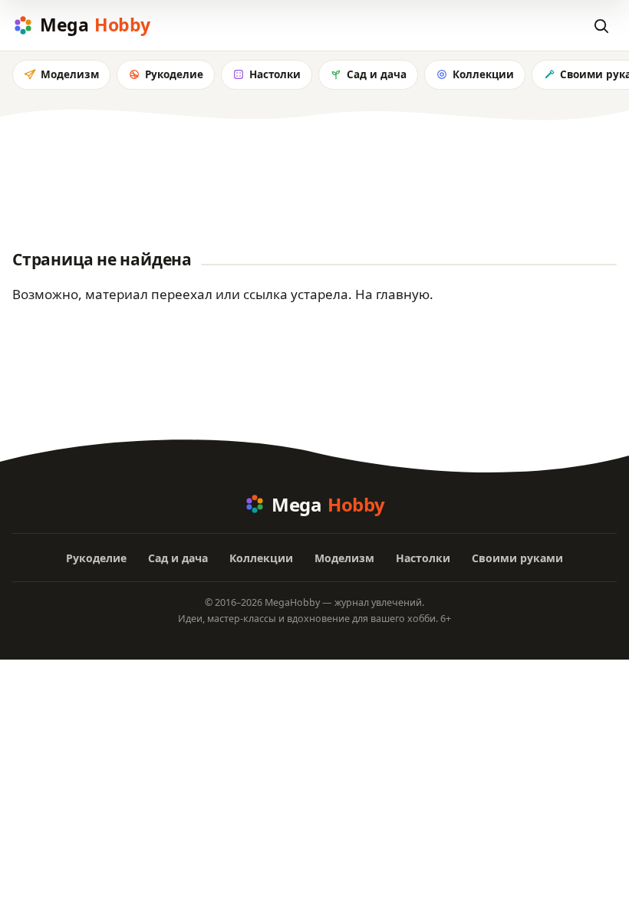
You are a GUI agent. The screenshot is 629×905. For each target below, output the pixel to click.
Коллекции (483, 74)
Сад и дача (377, 74)
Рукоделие (174, 74)
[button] (601, 25)
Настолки (275, 74)
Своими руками (517, 558)
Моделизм (70, 74)
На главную (392, 294)
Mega (95, 24)
